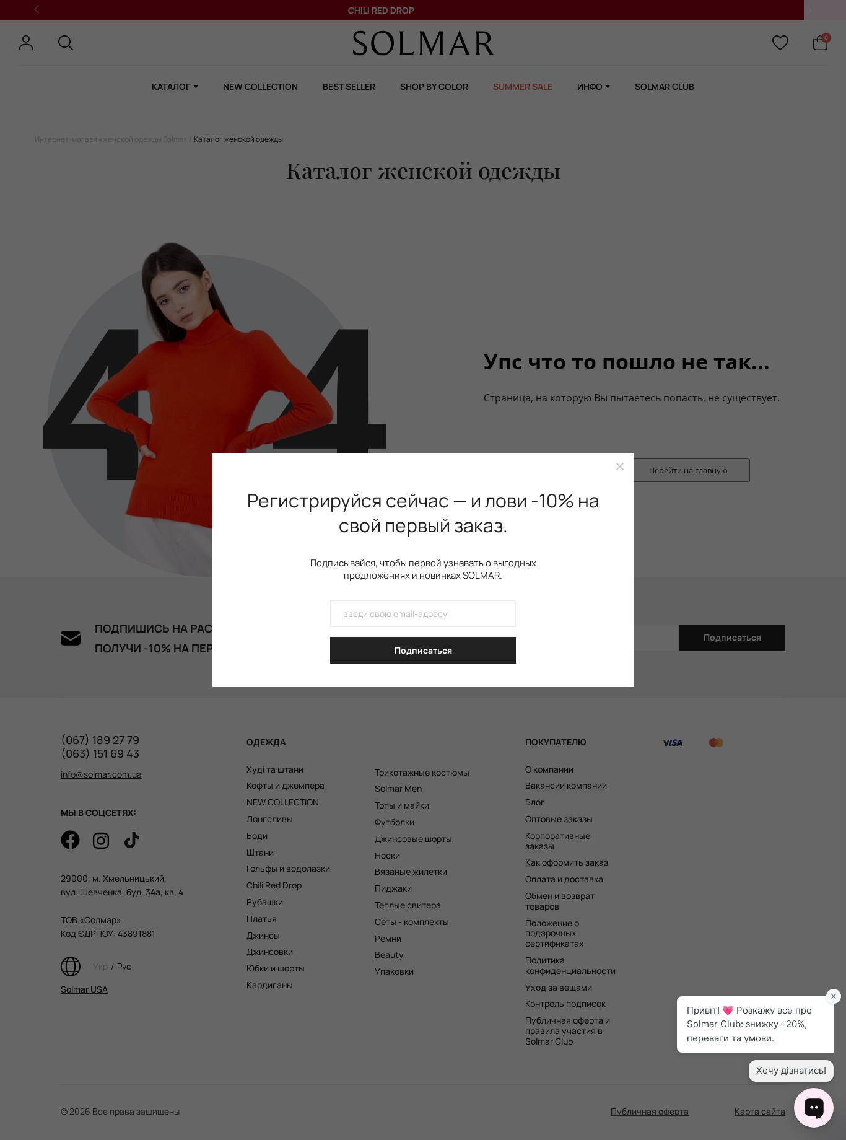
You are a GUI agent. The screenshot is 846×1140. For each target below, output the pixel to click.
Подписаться (423, 650)
